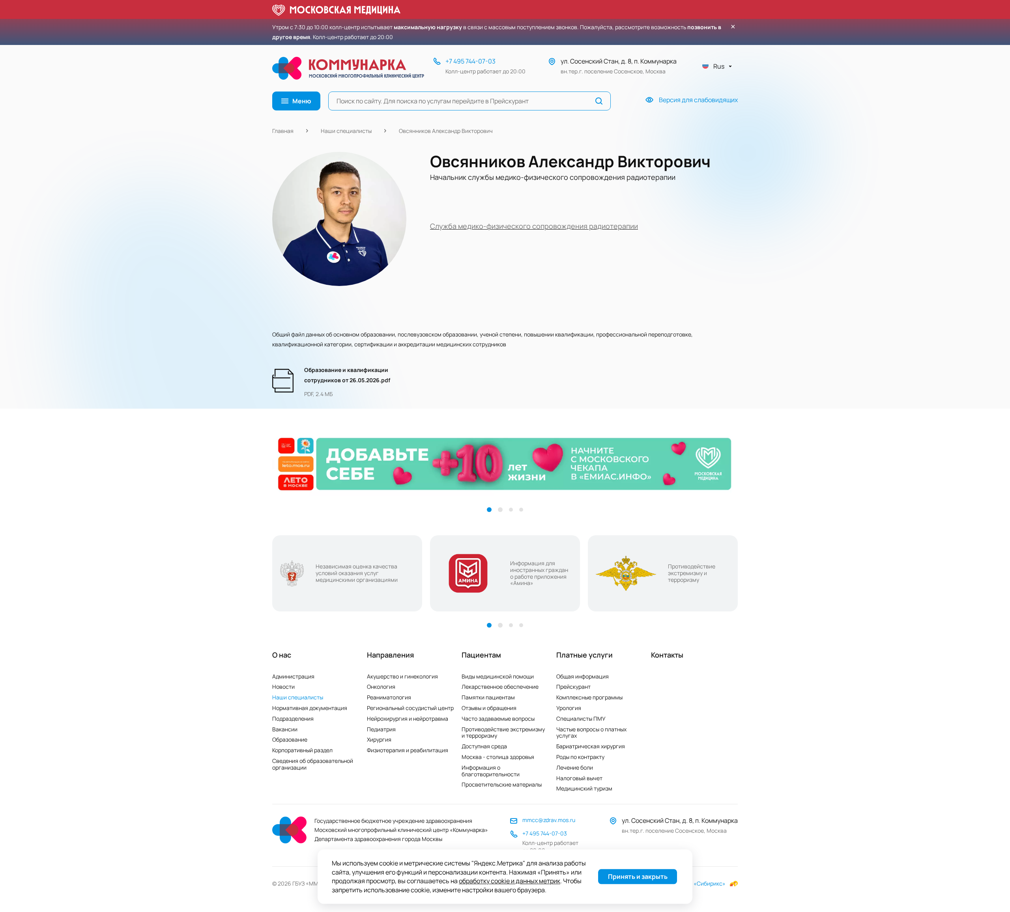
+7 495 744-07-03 (470, 61)
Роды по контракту (580, 757)
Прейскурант (573, 686)
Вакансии (284, 729)
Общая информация (582, 676)
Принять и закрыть (638, 877)
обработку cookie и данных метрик (509, 881)
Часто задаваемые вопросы (498, 718)
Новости (283, 686)
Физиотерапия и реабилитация (407, 750)
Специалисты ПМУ (581, 718)
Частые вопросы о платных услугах (591, 732)
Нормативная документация (309, 708)
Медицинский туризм (584, 788)
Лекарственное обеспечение (500, 686)
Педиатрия (381, 729)
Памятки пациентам (488, 697)
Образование (289, 739)
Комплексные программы (589, 697)
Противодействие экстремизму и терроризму (503, 732)
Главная (283, 131)
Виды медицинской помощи (498, 676)
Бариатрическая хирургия (590, 746)
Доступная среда (484, 746)
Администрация (293, 676)
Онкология (381, 686)
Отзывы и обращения (489, 708)
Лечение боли (574, 767)
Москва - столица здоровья (498, 757)
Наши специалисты (346, 131)
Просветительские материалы (502, 784)
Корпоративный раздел (302, 750)
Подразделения (293, 718)
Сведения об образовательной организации (312, 764)
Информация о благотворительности (491, 771)
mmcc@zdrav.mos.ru (548, 820)
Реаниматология (389, 697)
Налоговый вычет (579, 778)
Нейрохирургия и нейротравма (407, 718)
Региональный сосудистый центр (410, 708)
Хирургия (379, 739)
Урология (568, 708)
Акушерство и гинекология (402, 676)
